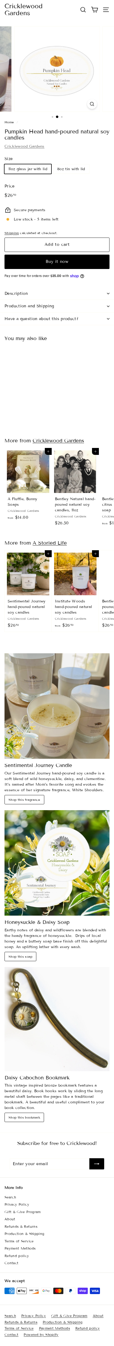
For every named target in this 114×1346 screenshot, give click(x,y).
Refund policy (17, 1256)
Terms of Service (19, 1241)
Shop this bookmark (24, 1117)
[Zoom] (92, 104)
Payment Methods (20, 1248)
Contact (11, 1263)
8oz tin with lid (71, 169)
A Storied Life (50, 543)
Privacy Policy (17, 1204)
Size (9, 158)
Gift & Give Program (23, 1212)
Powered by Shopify (41, 1335)
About (10, 1219)
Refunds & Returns (21, 1227)
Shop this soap (20, 956)
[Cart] (94, 10)
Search (10, 1197)
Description (16, 293)
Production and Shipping (29, 306)
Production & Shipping (24, 1234)
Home (9, 122)
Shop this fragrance (24, 800)
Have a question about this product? (41, 318)
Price (10, 186)
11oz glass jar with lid (27, 169)
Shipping (12, 233)
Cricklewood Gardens (24, 10)
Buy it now (57, 261)
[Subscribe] (96, 1163)
